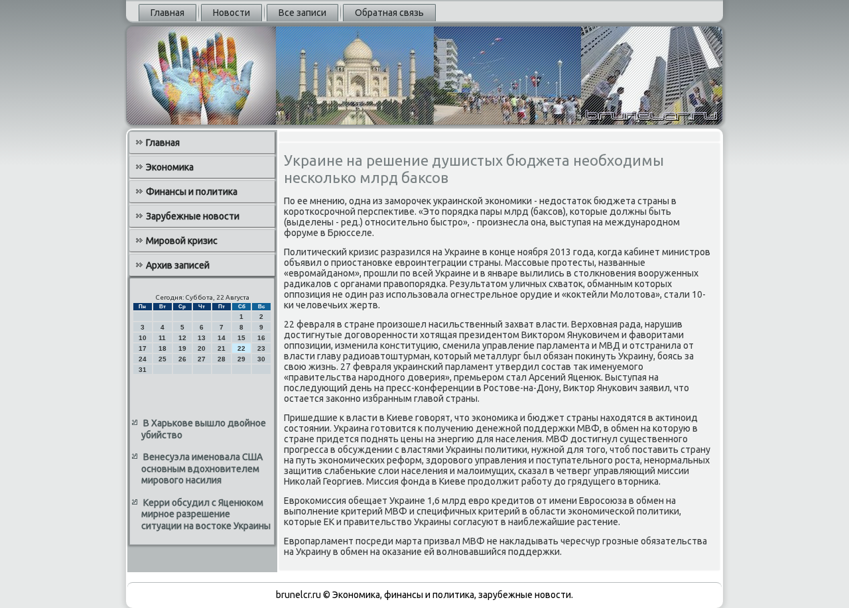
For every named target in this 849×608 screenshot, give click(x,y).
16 (261, 337)
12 (182, 337)
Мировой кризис (182, 240)
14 (222, 337)
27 (202, 359)
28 (222, 359)
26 (182, 359)
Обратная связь (389, 12)
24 (143, 359)
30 (261, 359)
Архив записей (178, 265)
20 (202, 348)
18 (162, 348)
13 (202, 337)
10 (143, 337)
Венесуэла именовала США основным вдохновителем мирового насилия (202, 468)
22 (241, 348)
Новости (231, 12)
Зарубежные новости (192, 216)
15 (241, 337)
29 (241, 359)
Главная (167, 12)
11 (162, 337)
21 (222, 348)
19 (182, 348)
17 (143, 348)
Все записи (302, 12)
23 (261, 348)
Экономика (170, 167)
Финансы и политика (191, 191)
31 (143, 369)
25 (162, 359)
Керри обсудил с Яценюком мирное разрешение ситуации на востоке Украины (206, 514)
